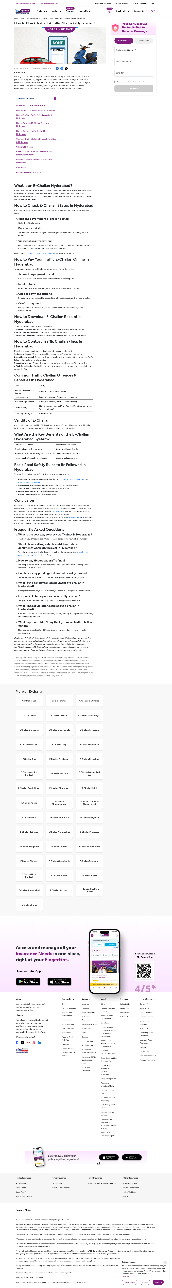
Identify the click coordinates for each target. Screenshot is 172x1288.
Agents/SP (144, 1028)
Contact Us (139, 11)
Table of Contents (25, 98)
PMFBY (126, 1196)
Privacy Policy (67, 1020)
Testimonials (86, 1028)
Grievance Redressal (103, 3)
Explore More (23, 1209)
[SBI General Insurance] (22, 11)
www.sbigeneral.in (23, 1277)
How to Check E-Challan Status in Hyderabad (35, 110)
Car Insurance (57, 1183)
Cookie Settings (68, 1048)
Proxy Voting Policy (108, 1079)
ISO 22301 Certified (89, 1045)
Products (41, 11)
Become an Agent (69, 1008)
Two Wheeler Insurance (61, 1188)
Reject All (145, 1282)
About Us (83, 11)
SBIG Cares (66, 1033)
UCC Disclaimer (68, 1028)
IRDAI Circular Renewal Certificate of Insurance (108, 1043)
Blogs (64, 1004)
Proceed (134, 88)
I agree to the (130, 82)
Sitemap (143, 1047)
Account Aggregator (148, 1060)
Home (16, 18)
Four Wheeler (124, 40)
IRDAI (103, 1004)
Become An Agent (122, 3)
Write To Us (144, 1008)
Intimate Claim (125, 1004)
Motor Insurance (32, 18)
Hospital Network (146, 1017)
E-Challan (44, 18)
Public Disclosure (88, 1013)
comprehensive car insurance (73, 479)
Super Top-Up (21, 1192)
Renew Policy (125, 1008)
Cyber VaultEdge (129, 1192)
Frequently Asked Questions (28, 172)
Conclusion (21, 167)
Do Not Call (144, 1051)
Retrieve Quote (126, 1017)
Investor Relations (140, 3)
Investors (85, 1008)
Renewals (70, 11)
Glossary (65, 1044)
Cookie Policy (126, 1276)
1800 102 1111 (37, 1277)
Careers (85, 1037)
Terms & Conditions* (136, 82)
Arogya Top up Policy (24, 1196)
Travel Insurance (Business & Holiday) (102, 1183)
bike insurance (74, 517)
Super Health (21, 1188)
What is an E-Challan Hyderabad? (30, 105)
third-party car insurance (29, 482)
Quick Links (121, 11)
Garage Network (146, 1013)
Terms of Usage (68, 1024)
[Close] (165, 1262)
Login (152, 10)
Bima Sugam (106, 1023)
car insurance (58, 511)
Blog (152, 3)
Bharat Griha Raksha (131, 1188)
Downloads (124, 1013)
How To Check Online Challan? (41, 253)
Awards (84, 1033)
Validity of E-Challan (24, 147)
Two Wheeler (144, 40)
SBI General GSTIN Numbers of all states (89, 1060)
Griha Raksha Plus (130, 1183)
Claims (55, 11)
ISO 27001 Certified (89, 1041)
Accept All (158, 1282)
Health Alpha (21, 1183)
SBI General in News (89, 1024)
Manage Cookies (129, 1282)
